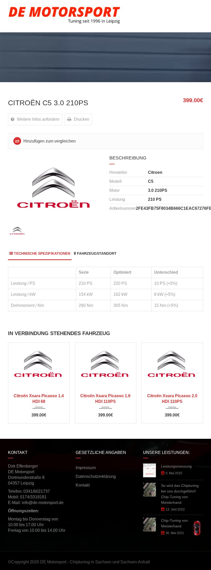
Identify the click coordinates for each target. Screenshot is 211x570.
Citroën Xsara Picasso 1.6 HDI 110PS (105, 399)
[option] (55, 189)
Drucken (81, 119)
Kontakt (83, 485)
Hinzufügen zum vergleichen (49, 141)
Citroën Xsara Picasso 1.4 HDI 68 (39, 399)
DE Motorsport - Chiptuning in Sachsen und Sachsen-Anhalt (95, 562)
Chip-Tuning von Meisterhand (174, 523)
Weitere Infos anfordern (38, 119)
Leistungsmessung (176, 466)
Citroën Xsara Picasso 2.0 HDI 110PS (172, 399)
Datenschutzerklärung (96, 476)
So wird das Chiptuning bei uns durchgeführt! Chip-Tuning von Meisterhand (180, 494)
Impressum (86, 468)
